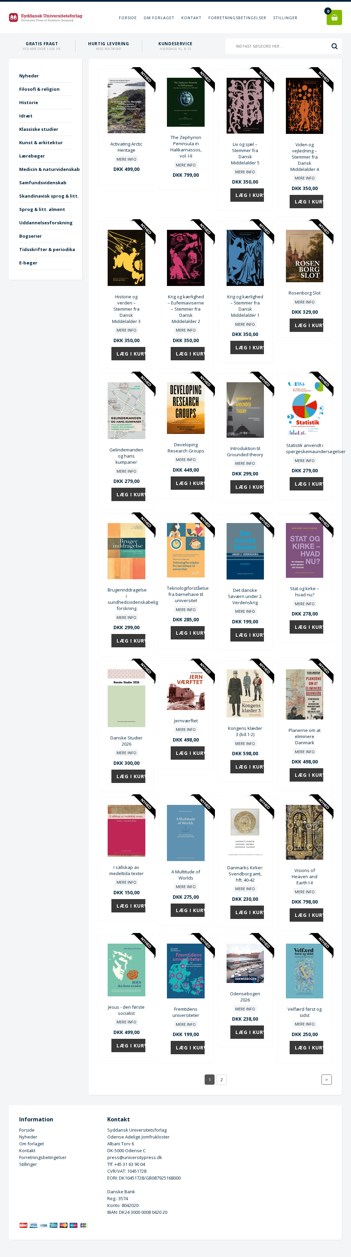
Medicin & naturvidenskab (45, 169)
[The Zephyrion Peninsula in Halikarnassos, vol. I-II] (185, 125)
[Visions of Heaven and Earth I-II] (304, 858)
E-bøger (28, 263)
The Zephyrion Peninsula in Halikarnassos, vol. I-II (186, 146)
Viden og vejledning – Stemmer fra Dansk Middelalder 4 (304, 156)
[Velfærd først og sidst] (304, 997)
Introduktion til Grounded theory (245, 451)
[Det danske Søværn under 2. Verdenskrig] (245, 578)
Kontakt (191, 17)
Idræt (26, 116)
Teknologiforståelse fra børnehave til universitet (185, 594)
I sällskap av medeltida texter (126, 870)
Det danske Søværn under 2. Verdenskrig (245, 596)
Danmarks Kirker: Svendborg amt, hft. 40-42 (245, 873)
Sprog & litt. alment (42, 209)
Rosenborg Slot (304, 293)
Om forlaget (159, 17)
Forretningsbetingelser (237, 17)
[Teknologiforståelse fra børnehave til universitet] (185, 576)
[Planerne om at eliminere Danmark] (304, 718)
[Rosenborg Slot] (304, 280)
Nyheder (29, 76)
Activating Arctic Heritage (126, 147)
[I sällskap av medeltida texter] (126, 855)
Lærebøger (32, 156)
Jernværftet (186, 721)
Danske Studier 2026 (126, 741)
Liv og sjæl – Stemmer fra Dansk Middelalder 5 (245, 153)
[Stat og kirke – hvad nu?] (304, 576)
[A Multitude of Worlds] (185, 859)
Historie (28, 102)
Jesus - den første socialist (126, 1010)
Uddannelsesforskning (45, 223)
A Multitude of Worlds (185, 875)
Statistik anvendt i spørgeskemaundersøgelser (304, 448)
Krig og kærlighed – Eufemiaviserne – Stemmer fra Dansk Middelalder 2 (186, 309)
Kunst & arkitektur (41, 142)
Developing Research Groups (186, 447)
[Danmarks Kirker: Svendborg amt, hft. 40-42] (245, 855)
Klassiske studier (38, 129)
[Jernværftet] (185, 708)
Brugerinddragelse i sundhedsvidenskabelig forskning (126, 599)
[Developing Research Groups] (185, 432)
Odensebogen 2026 (245, 997)
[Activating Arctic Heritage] (126, 131)
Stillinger (285, 17)
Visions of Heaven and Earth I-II (304, 876)
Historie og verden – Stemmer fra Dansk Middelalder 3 (126, 309)
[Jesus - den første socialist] (126, 995)
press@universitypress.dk (134, 1157)
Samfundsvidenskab (42, 182)
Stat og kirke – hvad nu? (304, 591)
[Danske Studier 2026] (126, 725)
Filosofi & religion (39, 89)
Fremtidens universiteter (185, 1012)
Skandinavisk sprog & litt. (45, 196)
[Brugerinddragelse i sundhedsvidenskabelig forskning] (126, 577)
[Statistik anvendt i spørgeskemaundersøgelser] (304, 433)
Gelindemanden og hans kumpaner (126, 456)
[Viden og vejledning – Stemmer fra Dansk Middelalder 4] (304, 132)
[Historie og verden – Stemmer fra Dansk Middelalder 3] (126, 284)
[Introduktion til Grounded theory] (245, 436)
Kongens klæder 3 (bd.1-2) (245, 731)
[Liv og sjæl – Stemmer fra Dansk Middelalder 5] (245, 132)
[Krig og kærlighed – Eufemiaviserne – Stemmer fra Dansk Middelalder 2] (185, 284)
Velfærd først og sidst (305, 1012)
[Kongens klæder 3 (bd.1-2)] (245, 716)
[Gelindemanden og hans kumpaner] (126, 437)
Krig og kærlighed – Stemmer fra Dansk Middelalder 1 (245, 306)
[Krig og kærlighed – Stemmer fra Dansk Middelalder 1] (245, 284)
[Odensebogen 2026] (245, 981)
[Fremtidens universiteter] (185, 997)
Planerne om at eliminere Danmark (304, 736)
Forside (128, 17)
